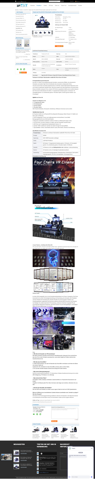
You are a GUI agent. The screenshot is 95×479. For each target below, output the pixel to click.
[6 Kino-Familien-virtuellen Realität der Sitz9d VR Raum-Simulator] (65, 429)
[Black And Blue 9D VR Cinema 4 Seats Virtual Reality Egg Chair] (40, 32)
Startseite (32, 5)
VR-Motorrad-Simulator (20, 26)
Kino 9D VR (26, 9)
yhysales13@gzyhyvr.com (21, 1)
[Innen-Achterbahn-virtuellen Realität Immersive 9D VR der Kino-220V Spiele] (36, 429)
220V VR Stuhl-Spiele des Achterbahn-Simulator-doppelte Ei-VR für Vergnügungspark (55, 437)
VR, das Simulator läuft (20, 20)
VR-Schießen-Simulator (20, 22)
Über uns (57, 5)
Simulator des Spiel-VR (20, 14)
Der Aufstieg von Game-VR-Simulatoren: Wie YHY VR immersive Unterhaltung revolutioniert (26, 458)
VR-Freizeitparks (19, 30)
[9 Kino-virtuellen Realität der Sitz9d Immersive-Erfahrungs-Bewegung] (46, 429)
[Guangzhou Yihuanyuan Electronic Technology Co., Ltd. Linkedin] (41, 453)
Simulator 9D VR (19, 16)
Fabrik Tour (63, 5)
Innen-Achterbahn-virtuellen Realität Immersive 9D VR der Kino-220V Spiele (36, 436)
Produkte (39, 5)
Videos (45, 5)
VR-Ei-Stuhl (18, 32)
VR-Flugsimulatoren (19, 24)
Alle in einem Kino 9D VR (55, 400)
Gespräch (59, 46)
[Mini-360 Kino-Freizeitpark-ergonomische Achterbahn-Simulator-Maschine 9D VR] (74, 429)
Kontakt (80, 5)
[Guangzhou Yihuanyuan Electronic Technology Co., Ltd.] (22, 5)
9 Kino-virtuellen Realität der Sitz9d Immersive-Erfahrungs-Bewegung (46, 436)
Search (62, 1)
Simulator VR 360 (19, 18)
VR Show (51, 5)
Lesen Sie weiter (24, 453)
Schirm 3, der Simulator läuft (21, 34)
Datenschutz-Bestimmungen (21, 477)
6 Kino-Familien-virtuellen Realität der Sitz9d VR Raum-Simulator (64, 436)
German (78, 1)
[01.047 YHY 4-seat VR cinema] (42, 22)
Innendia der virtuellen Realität (44, 400)
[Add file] (69, 476)
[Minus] (92, 448)
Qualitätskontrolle (72, 5)
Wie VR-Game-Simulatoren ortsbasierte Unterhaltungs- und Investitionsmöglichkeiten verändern (27, 451)
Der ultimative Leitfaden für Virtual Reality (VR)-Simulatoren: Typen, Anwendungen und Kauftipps (27, 465)
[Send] (92, 476)
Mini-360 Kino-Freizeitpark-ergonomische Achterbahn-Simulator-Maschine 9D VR (74, 437)
